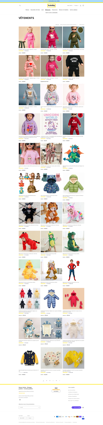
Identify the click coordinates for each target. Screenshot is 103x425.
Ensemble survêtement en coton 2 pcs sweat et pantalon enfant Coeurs (51, 371)
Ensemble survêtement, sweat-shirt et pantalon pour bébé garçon (73, 137)
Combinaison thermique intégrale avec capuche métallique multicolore (51, 311)
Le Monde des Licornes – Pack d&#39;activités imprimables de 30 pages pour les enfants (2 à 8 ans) (51, 137)
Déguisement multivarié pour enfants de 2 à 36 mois (50, 225)
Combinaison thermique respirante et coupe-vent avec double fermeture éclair (72, 311)
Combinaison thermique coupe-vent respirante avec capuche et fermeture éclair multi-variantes (73, 341)
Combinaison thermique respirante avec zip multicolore (50, 340)
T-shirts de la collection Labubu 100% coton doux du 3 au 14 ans (29, 166)
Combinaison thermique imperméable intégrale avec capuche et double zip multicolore (28, 311)
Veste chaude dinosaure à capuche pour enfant (49, 195)
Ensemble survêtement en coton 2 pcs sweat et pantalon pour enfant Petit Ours (73, 371)
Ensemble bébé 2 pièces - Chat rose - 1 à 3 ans (49, 49)
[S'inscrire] (38, 407)
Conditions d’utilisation (59, 422)
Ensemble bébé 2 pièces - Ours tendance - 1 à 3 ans (28, 106)
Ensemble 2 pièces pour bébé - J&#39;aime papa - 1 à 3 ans (29, 78)
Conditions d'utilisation (72, 392)
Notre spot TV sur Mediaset (73, 400)
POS (25, 422)
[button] (20, 5)
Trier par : (57, 24)
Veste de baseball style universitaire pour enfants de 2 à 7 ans (29, 371)
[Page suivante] (59, 380)
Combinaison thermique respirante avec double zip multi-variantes (29, 341)
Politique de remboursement (74, 398)
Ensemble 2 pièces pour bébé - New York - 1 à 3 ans (28, 49)
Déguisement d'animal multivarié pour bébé (48, 253)
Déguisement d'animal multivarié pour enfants (71, 253)
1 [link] (43, 380)
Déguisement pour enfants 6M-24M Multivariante (27, 195)
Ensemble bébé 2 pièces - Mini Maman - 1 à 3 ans (49, 78)
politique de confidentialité (73, 394)
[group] (24, 51)
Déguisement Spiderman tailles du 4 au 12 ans (71, 282)
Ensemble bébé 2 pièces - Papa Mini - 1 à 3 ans (71, 78)
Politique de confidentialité (50, 422)
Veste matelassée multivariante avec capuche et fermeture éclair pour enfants (73, 196)
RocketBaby (23, 422)
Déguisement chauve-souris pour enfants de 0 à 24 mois (28, 225)
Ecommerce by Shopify (31, 422)
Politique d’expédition (68, 422)
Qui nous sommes (71, 390)
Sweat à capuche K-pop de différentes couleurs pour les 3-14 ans (51, 107)
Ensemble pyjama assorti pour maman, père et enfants (50, 165)
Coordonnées (75, 422)
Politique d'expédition (72, 396)
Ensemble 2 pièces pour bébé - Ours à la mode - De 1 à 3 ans (73, 49)
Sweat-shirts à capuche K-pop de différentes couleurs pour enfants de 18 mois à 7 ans (73, 107)
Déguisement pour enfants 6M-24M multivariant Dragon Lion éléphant (73, 166)
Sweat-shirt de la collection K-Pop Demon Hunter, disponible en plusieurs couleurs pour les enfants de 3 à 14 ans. (29, 137)
